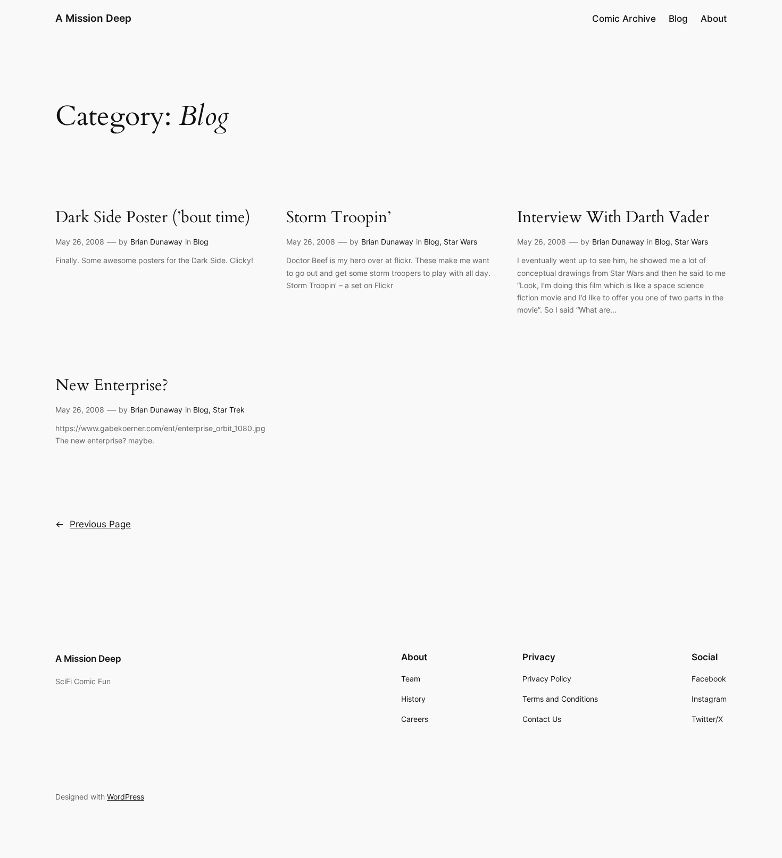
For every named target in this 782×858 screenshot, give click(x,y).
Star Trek (229, 409)
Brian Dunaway (156, 241)
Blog (201, 241)
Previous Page (93, 524)
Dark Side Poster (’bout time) (153, 218)
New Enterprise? (111, 386)
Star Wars (460, 241)
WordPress (125, 796)
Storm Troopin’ (338, 218)
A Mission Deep (93, 18)
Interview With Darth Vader (613, 218)
